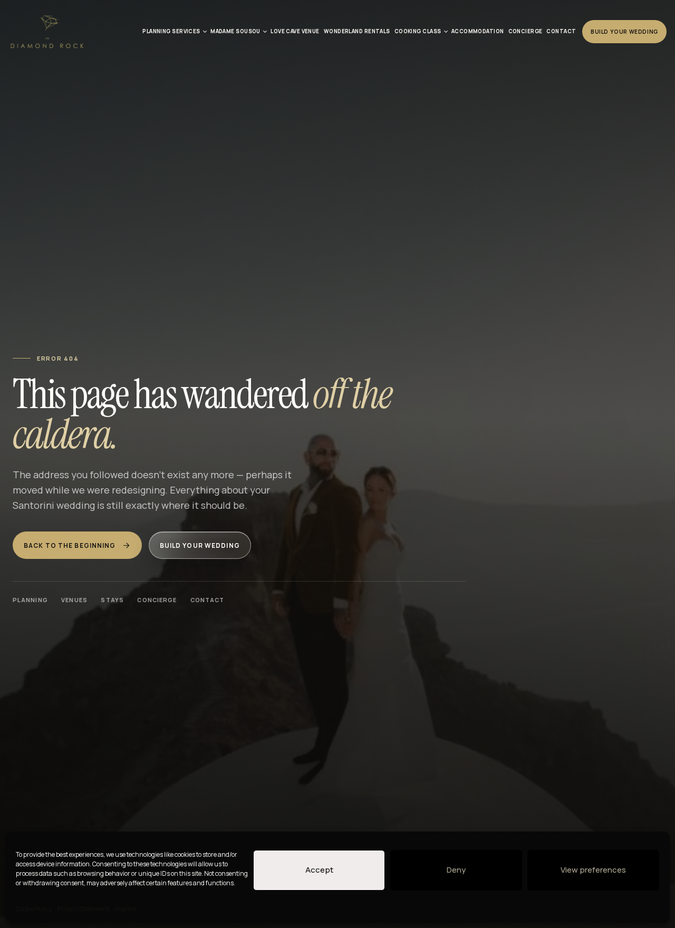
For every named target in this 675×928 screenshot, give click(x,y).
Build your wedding (200, 545)
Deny (456, 869)
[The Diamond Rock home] (46, 32)
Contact (207, 600)
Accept (319, 869)
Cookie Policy (34, 908)
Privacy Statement (83, 908)
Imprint (125, 908)
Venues (74, 600)
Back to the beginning (70, 545)
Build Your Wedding (624, 31)
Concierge (157, 600)
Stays (112, 600)
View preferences (593, 869)
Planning (30, 600)
